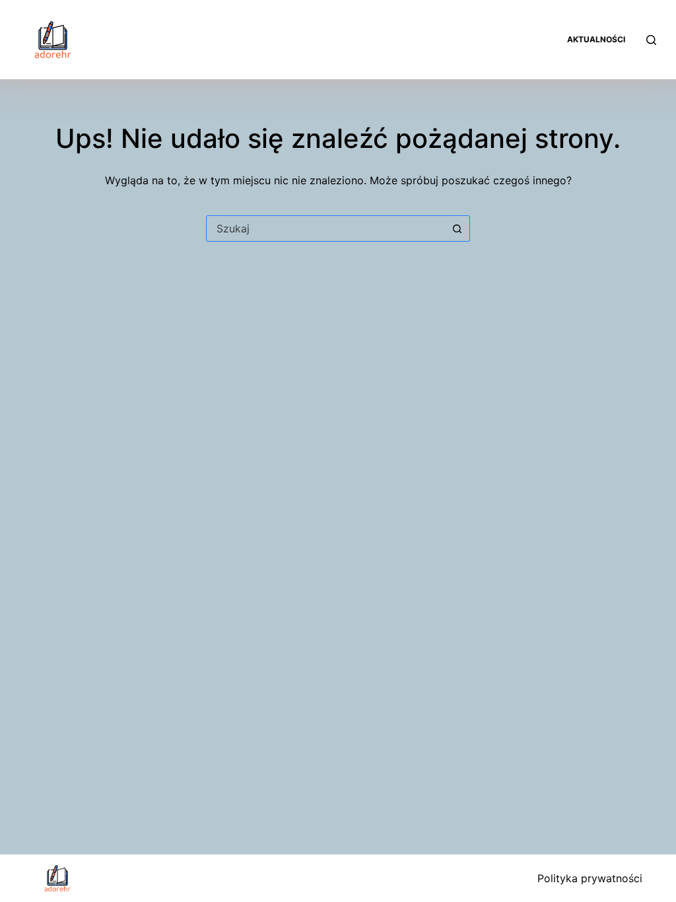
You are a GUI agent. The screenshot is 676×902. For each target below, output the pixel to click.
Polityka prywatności (589, 878)
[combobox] (325, 228)
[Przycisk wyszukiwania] (456, 228)
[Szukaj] (651, 40)
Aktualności (596, 39)
